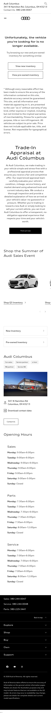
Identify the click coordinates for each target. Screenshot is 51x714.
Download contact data (20, 410)
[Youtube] (14, 666)
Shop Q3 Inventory (13, 302)
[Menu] (6, 18)
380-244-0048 (20, 604)
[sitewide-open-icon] (45, 4)
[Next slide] (45, 312)
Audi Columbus (11, 3)
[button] (25, 625)
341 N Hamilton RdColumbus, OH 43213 (19, 402)
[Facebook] (7, 666)
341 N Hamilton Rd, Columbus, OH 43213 (25, 6)
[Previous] (40, 312)
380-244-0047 (24, 10)
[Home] (25, 18)
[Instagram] (22, 666)
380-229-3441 (18, 609)
